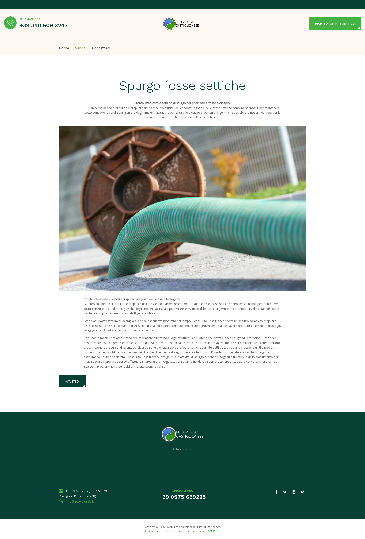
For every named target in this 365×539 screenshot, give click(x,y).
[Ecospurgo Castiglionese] (181, 23)
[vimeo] (302, 492)
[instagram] (293, 492)
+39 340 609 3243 (44, 25)
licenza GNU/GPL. (209, 531)
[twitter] (285, 492)
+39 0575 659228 (182, 497)
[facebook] (276, 492)
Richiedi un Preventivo (335, 23)
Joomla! (149, 531)
